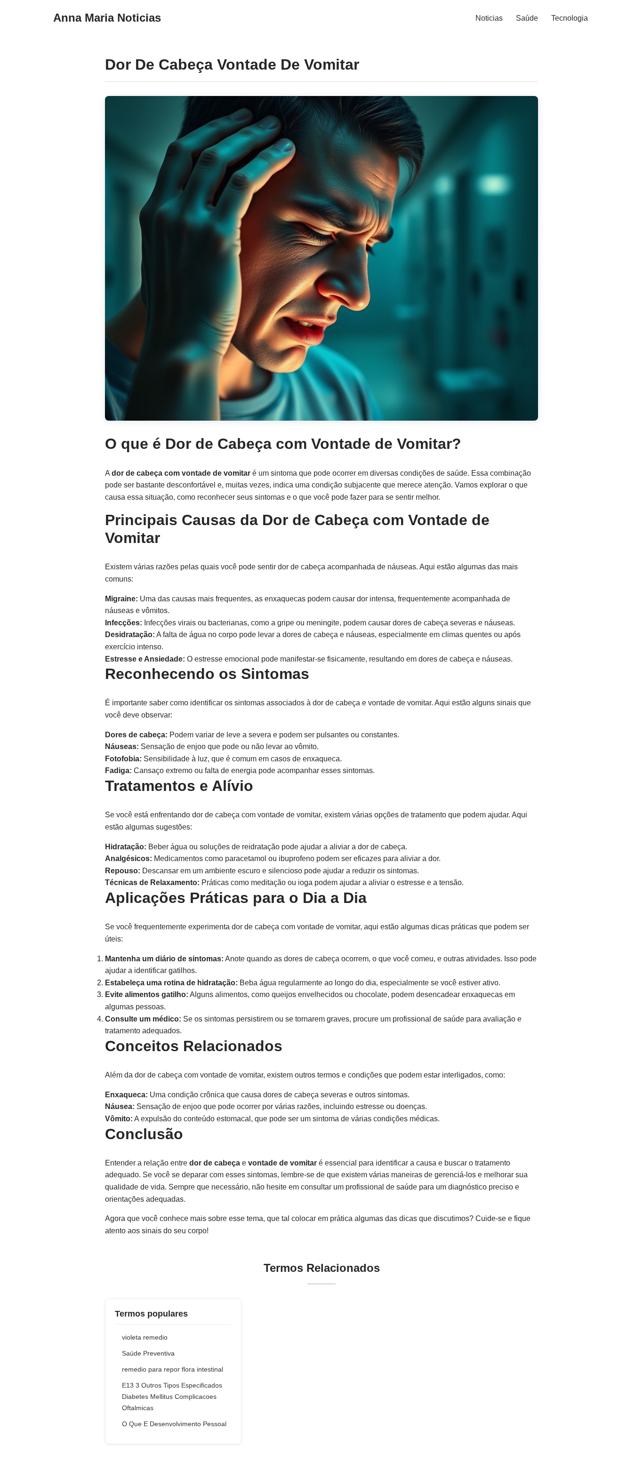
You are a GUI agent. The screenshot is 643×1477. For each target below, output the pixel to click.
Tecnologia (569, 18)
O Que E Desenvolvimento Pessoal (174, 1424)
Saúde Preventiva (148, 1353)
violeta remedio (145, 1337)
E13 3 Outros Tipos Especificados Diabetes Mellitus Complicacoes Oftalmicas (172, 1396)
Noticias (489, 18)
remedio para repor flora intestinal (172, 1369)
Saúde (527, 18)
